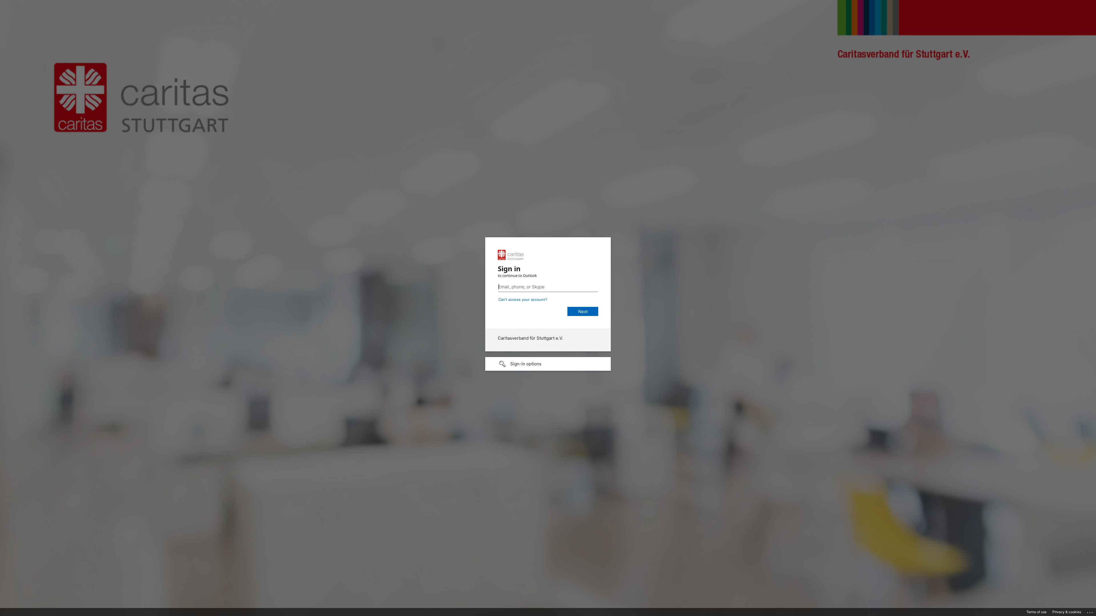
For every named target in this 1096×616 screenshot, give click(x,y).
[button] (548, 364)
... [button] (1090, 611)
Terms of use (1036, 612)
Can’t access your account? (522, 299)
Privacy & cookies (1066, 612)
